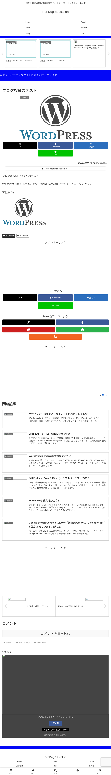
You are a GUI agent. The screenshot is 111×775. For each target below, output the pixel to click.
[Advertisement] (55, 265)
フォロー (57, 723)
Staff (92, 761)
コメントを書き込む (55, 633)
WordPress (9, 236)
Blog (55, 766)
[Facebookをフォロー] (82, 322)
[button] (102, 523)
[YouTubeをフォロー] (28, 329)
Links (91, 766)
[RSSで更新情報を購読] (55, 337)
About (55, 761)
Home (19, 761)
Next (108, 53)
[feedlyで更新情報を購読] (82, 329)
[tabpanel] (21, 53)
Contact (19, 766)
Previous (2, 53)
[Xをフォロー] (28, 322)
